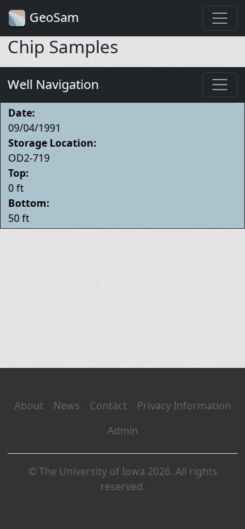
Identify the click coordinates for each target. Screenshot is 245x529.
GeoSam (52, 17)
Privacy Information (184, 405)
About (28, 405)
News (66, 405)
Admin (122, 430)
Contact (108, 405)
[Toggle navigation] (219, 18)
